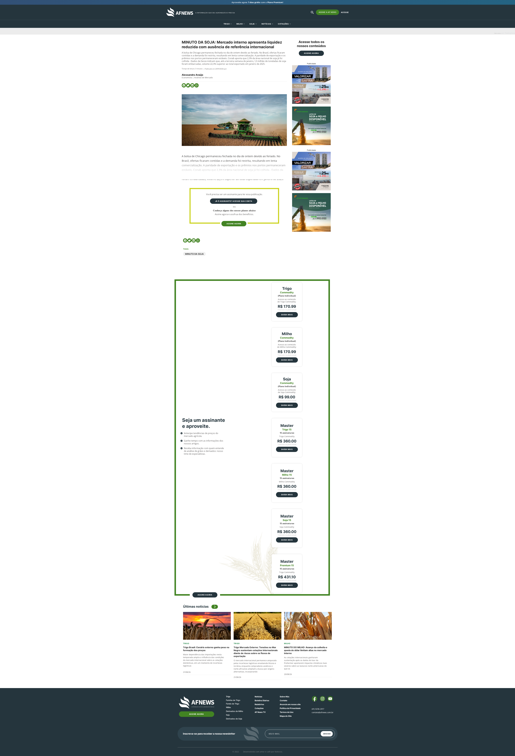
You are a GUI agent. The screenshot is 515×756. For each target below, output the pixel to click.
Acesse (345, 12)
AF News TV (260, 712)
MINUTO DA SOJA (194, 254)
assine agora (234, 224)
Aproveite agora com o (257, 2)
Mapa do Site (286, 716)
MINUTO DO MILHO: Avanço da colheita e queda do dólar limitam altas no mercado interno (305, 650)
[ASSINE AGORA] (233, 218)
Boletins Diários (262, 700)
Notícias (266, 24)
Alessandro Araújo (192, 74)
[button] (184, 85)
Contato (283, 700)
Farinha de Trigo (233, 700)
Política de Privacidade (290, 708)
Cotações (259, 708)
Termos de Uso (286, 712)
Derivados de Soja (234, 719)
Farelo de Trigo (232, 704)
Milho (239, 24)
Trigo (227, 24)
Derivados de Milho (234, 711)
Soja (252, 24)
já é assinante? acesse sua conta (233, 201)
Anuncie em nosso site (290, 704)
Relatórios (259, 704)
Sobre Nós (284, 696)
